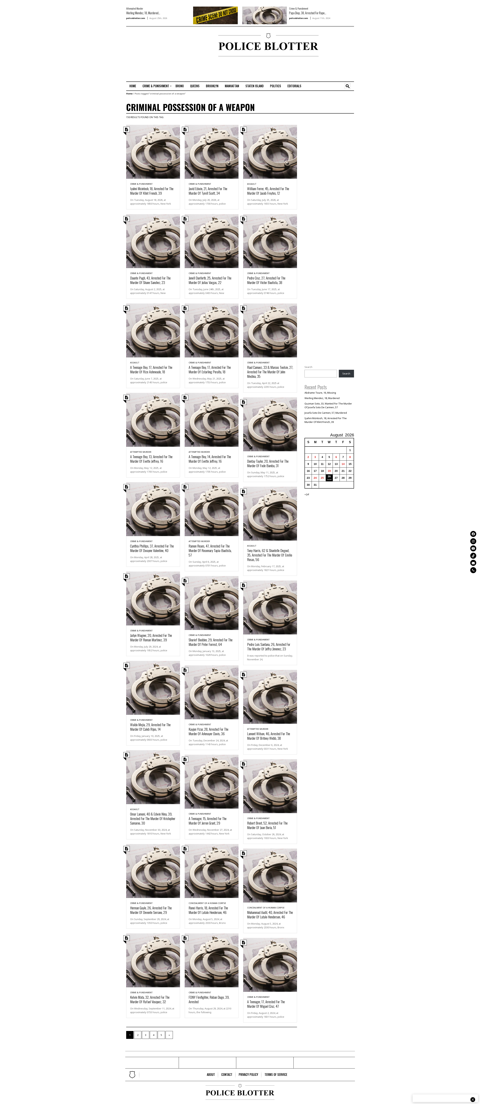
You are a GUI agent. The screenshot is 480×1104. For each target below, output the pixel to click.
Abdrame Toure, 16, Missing (320, 392)
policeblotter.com (135, 18)
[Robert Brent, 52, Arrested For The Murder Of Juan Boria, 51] (270, 785)
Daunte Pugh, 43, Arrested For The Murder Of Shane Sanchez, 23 (150, 280)
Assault (251, 183)
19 (329, 470)
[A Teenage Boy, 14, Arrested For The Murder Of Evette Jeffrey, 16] (211, 419)
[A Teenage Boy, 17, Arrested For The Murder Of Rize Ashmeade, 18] (153, 330)
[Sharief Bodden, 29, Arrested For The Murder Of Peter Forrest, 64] (211, 602)
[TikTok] (473, 556)
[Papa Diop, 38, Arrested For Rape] (264, 15)
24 (315, 477)
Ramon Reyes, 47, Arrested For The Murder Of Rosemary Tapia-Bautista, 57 (210, 550)
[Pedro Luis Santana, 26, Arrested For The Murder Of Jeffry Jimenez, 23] (270, 607)
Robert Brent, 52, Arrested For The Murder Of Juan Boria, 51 (267, 825)
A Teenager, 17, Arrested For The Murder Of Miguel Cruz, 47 (266, 1004)
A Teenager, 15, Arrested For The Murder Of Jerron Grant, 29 (207, 820)
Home (129, 93)
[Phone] (473, 570)
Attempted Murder (134, 8)
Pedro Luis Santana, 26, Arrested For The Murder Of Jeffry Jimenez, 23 (268, 646)
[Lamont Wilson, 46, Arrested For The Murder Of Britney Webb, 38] (270, 696)
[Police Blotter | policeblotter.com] (132, 1074)
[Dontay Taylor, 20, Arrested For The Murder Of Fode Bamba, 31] (270, 423)
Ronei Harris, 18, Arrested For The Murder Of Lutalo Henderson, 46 (208, 910)
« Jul (306, 494)
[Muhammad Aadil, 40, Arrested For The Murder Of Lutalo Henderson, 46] (270, 875)
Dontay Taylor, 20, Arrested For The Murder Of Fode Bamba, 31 (268, 463)
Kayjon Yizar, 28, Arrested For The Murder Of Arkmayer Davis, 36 (208, 731)
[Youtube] (473, 548)
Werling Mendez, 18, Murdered (322, 398)
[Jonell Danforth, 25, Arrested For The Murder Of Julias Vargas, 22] (211, 240)
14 (343, 463)
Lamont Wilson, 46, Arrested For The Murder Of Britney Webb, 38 (268, 736)
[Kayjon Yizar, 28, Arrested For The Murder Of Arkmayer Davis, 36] (211, 692)
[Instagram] (473, 541)
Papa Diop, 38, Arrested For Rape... (307, 13)
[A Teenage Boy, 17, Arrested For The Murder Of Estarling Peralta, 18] (211, 330)
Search (308, 367)
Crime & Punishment (298, 8)
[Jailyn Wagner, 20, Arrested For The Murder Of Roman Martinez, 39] (153, 598)
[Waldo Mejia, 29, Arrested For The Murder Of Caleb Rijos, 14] (153, 687)
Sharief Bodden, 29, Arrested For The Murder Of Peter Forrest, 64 (210, 642)
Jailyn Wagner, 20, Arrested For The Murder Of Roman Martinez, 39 (151, 637)
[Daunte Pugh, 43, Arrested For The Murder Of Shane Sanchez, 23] (153, 240)
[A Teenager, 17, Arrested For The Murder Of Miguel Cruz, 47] (270, 964)
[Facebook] (473, 534)
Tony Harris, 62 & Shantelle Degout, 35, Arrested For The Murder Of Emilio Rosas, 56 (269, 555)
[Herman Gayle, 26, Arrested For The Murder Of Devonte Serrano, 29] (153, 870)
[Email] (473, 563)
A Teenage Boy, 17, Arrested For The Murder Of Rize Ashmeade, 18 (151, 369)
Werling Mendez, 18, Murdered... (143, 13)
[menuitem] (132, 86)
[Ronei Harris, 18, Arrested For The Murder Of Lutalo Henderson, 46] (211, 870)
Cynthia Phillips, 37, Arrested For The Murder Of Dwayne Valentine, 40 (152, 548)
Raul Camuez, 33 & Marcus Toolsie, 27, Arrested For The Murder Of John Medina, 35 (270, 371)
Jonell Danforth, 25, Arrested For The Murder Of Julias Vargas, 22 (210, 280)
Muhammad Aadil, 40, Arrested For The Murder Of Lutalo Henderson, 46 (270, 914)
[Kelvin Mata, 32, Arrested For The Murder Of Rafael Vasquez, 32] (153, 960)
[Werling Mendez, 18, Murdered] (215, 15)
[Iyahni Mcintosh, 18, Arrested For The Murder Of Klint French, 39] (153, 151)
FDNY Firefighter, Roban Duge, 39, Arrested (209, 999)
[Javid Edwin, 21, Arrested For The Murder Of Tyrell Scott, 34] (211, 151)
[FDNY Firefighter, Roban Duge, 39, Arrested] (211, 960)
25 (322, 477)
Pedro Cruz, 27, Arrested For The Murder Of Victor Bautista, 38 (266, 280)
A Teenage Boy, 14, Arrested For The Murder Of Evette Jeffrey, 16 (210, 459)
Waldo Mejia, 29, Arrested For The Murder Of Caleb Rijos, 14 (150, 727)
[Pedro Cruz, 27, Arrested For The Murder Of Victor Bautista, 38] (270, 240)
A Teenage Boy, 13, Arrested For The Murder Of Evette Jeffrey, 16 (151, 459)
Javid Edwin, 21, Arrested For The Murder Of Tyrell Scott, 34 (208, 191)
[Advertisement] (137, 45)
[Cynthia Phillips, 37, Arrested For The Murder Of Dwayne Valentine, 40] (153, 508)
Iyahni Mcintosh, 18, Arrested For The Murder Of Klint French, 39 (151, 191)
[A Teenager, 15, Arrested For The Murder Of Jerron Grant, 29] (211, 781)
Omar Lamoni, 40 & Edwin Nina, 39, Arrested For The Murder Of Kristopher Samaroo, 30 (152, 818)
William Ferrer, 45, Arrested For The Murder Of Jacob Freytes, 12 (268, 191)
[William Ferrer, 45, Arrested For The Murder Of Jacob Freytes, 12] (270, 151)
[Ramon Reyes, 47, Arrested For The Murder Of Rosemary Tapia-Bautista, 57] (211, 508)
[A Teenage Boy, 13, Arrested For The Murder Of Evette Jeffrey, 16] (153, 419)
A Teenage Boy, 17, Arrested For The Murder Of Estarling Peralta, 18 (210, 369)
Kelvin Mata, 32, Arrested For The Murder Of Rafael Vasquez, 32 (150, 999)
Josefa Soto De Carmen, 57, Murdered (325, 412)
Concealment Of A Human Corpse (207, 903)
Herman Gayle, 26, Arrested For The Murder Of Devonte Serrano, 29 (151, 910)
